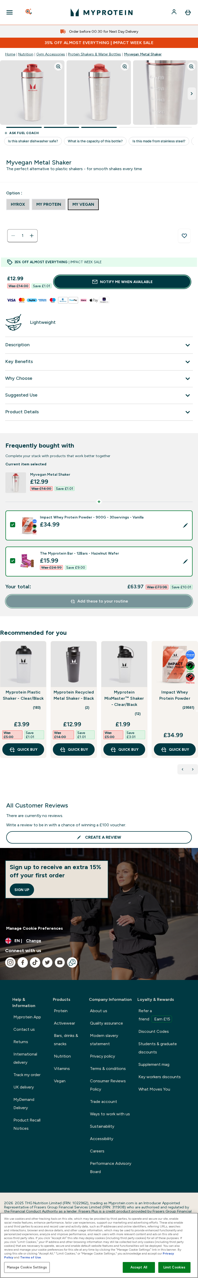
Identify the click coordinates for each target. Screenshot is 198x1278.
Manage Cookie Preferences (34, 928)
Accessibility (101, 1138)
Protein (61, 1011)
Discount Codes (153, 1031)
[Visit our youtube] (60, 962)
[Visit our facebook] (23, 962)
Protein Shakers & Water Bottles (94, 54)
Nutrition (25, 54)
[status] (22, 235)
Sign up (21, 890)
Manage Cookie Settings (27, 1267)
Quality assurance (106, 1023)
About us (98, 1011)
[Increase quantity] (31, 235)
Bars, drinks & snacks (66, 1039)
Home (10, 54)
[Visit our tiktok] (35, 962)
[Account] (174, 12)
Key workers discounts (159, 1077)
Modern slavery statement (104, 1039)
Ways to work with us (110, 1114)
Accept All (138, 1267)
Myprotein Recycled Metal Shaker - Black (74, 695)
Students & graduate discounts (157, 1048)
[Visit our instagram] (10, 962)
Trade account (103, 1101)
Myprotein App (27, 1017)
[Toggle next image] (192, 93)
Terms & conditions (108, 1068)
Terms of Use (30, 1257)
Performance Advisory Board (110, 1167)
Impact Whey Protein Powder (174, 695)
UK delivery (23, 1087)
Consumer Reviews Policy (108, 1085)
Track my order (26, 1075)
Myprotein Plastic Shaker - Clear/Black (23, 695)
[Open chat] (72, 962)
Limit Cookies (174, 1267)
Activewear (64, 1023)
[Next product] (193, 769)
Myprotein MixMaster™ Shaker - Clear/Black (124, 698)
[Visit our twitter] (47, 962)
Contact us (24, 1029)
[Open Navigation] (9, 12)
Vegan (59, 1081)
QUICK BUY (27, 749)
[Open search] (29, 12)
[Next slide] (197, 711)
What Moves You (154, 1089)
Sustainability (102, 1126)
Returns (20, 1042)
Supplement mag (153, 1064)
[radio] (18, 204)
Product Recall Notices (26, 1124)
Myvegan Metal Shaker (143, 54)
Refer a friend (154, 1015)
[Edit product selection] (185, 525)
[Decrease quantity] (13, 235)
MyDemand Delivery (23, 1103)
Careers (97, 1151)
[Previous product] (182, 769)
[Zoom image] (58, 66)
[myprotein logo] (102, 12)
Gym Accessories (50, 54)
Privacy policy (102, 1056)
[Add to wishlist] (184, 236)
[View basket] (188, 12)
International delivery (25, 1058)
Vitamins (62, 1068)
